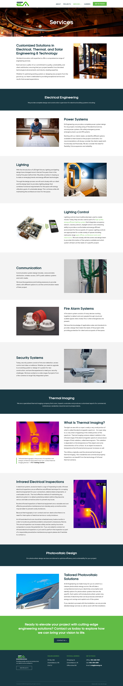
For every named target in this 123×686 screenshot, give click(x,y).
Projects (67, 4)
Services (76, 4)
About (58, 4)
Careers (87, 4)
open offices (80, 235)
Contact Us (61, 640)
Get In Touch (100, 4)
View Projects (24, 668)
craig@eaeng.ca (96, 665)
